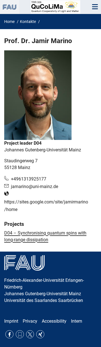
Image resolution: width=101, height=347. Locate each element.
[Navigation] (95, 7)
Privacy (30, 321)
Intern (76, 321)
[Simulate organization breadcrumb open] (9, 7)
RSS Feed (20, 334)
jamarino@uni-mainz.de (34, 186)
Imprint (11, 321)
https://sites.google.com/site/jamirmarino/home (46, 205)
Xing (40, 334)
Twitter (30, 334)
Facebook (9, 334)
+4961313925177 (28, 179)
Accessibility (54, 321)
